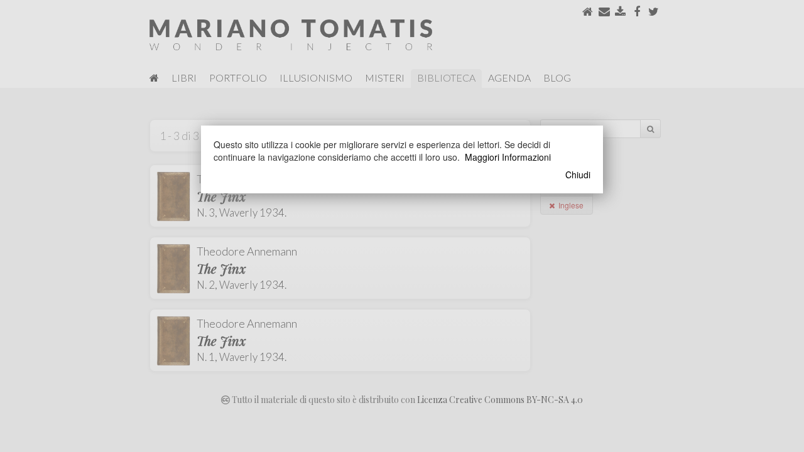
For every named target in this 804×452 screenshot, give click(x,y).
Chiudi (577, 174)
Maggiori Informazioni (508, 157)
